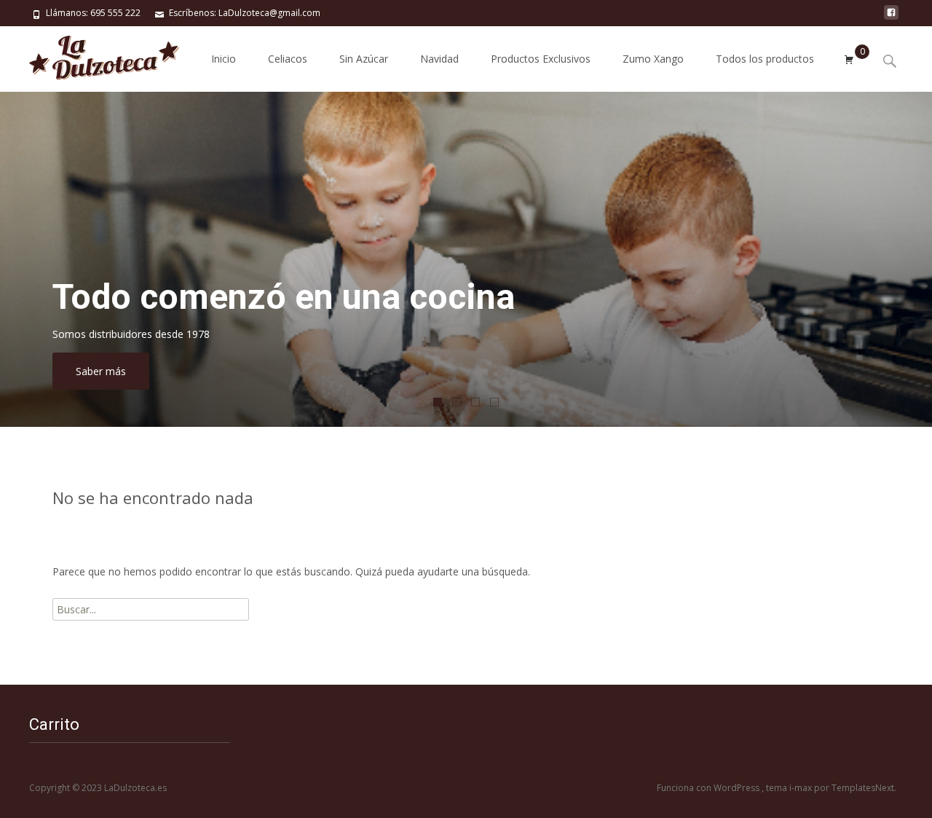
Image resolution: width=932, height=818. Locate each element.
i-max (801, 788)
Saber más (101, 371)
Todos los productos (765, 59)
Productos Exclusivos (541, 59)
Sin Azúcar (363, 59)
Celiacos (287, 59)
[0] (849, 59)
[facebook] (891, 18)
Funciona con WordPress (709, 788)
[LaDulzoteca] (92, 55)
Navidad (439, 59)
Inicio (223, 59)
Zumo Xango (653, 59)
